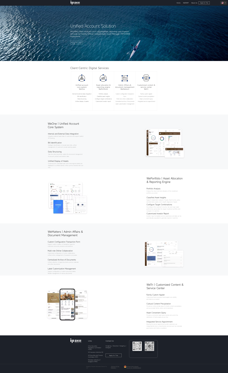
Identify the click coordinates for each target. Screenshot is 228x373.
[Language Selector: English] (223, 3)
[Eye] (75, 2)
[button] (186, 3)
